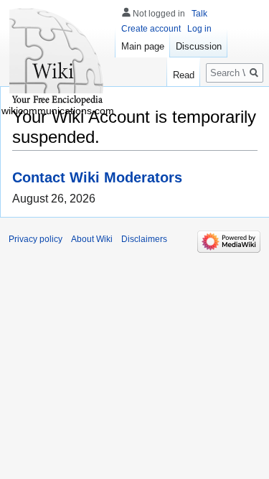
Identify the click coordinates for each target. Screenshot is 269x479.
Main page (142, 46)
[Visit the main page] (57, 57)
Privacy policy (35, 239)
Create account (151, 29)
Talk (199, 14)
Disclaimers (144, 239)
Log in (199, 29)
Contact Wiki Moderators (97, 177)
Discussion (199, 46)
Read (183, 75)
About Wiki (92, 239)
